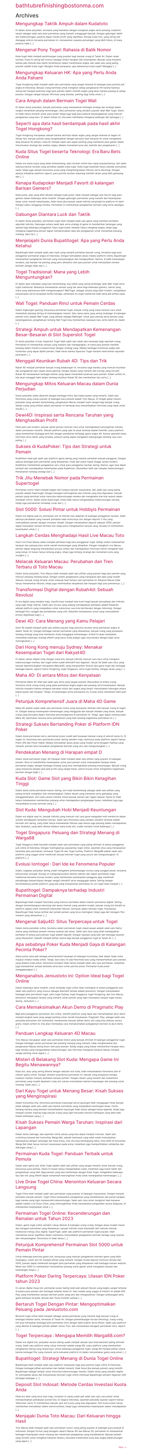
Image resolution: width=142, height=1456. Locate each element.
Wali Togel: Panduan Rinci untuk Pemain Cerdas (65, 303)
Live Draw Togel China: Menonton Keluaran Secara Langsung (68, 1184)
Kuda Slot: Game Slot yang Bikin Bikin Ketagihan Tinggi (66, 781)
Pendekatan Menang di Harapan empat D (59, 752)
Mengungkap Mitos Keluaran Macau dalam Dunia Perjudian (67, 386)
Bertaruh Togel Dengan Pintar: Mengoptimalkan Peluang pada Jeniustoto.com (65, 1306)
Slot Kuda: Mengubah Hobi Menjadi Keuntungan (66, 809)
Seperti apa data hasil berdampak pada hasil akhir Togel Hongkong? (68, 126)
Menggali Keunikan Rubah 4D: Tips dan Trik (61, 360)
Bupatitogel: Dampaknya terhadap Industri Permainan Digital (60, 892)
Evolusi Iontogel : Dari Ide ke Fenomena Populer (65, 864)
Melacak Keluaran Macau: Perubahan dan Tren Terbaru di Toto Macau (64, 564)
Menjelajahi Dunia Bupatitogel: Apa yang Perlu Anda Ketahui (70, 243)
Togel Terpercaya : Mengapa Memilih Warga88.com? (70, 1335)
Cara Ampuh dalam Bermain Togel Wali (56, 100)
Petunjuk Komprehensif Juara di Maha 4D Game (66, 701)
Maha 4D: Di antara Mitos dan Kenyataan (58, 675)
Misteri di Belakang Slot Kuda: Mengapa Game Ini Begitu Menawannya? (67, 1062)
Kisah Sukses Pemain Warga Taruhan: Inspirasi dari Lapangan (69, 1124)
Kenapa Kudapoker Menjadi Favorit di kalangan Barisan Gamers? (65, 185)
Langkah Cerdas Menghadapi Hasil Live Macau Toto (70, 535)
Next (122, 1447)
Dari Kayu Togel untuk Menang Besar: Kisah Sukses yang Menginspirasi (69, 1093)
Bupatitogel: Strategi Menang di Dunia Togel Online (69, 1358)
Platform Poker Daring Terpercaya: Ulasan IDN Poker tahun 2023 (70, 1278)
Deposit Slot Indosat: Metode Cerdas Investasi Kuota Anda (71, 1387)
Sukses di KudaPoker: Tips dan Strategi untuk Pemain (63, 449)
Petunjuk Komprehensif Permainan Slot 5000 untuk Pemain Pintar (69, 1247)
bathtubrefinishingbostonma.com (60, 5)
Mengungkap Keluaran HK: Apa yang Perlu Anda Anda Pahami (66, 75)
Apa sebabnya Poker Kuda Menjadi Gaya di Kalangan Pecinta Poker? (70, 947)
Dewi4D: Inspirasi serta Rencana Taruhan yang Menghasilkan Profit (64, 417)
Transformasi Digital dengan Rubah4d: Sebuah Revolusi (64, 592)
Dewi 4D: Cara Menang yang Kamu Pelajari (60, 621)
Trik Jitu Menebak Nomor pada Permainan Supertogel (60, 480)
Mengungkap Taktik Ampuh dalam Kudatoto (62, 23)
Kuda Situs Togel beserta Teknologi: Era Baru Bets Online (68, 154)
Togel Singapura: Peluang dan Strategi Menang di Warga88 (68, 835)
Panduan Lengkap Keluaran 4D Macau (55, 1033)
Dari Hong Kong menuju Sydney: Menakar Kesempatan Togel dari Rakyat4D (59, 649)
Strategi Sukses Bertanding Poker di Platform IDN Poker (67, 726)
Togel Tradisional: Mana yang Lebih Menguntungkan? (52, 274)
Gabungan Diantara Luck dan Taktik (53, 214)
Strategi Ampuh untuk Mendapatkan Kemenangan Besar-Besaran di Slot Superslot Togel (68, 332)
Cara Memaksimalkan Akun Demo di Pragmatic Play (69, 1007)
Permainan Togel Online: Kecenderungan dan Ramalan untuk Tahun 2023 (63, 1215)
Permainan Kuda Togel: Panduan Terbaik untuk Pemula (64, 1156)
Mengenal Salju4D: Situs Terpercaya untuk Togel (66, 921)
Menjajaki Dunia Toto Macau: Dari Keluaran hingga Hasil (68, 1418)
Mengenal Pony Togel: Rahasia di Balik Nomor (63, 49)
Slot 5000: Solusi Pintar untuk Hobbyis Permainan (68, 509)
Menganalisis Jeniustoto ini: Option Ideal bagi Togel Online (70, 978)
